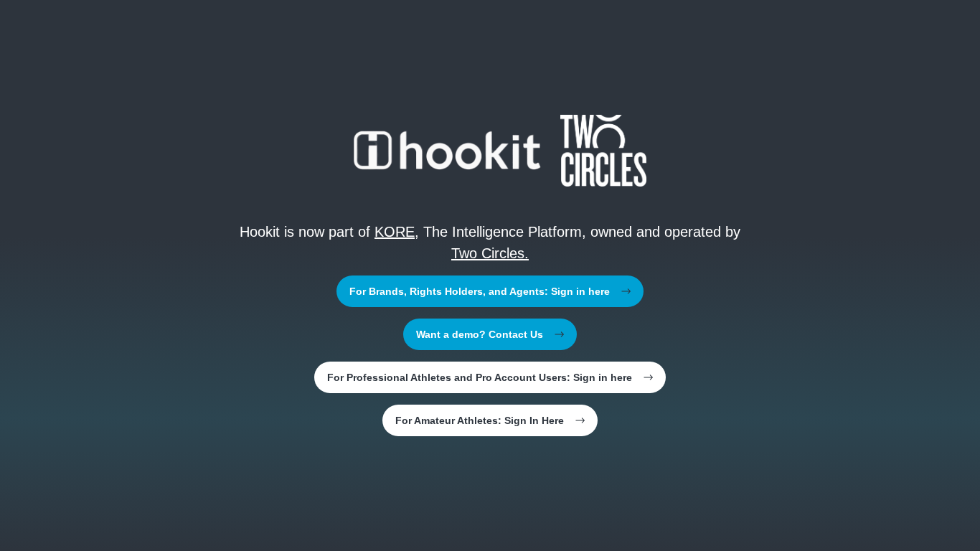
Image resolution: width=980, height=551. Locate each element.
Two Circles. (490, 253)
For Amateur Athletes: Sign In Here (479, 420)
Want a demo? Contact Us (479, 334)
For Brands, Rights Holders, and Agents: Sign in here (479, 291)
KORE (394, 232)
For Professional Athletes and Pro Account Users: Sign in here (479, 377)
